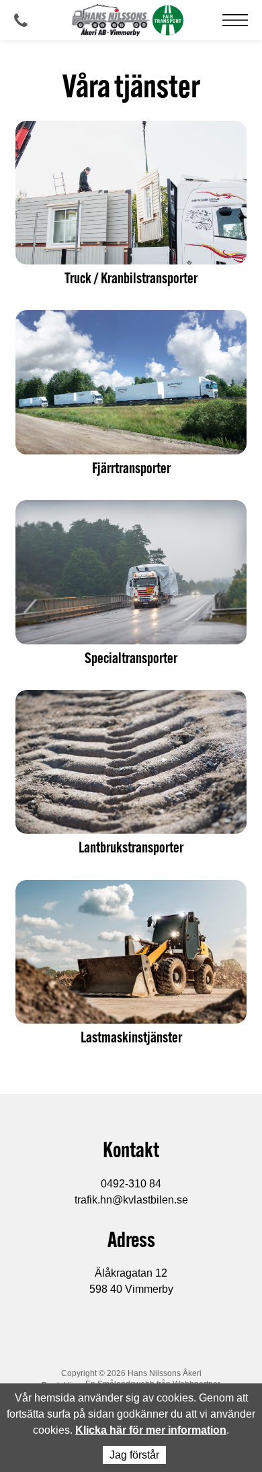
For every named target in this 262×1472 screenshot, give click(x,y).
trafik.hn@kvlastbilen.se (131, 1200)
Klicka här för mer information (150, 1430)
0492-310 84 (131, 1183)
